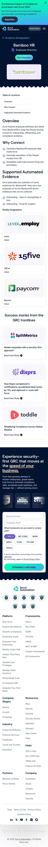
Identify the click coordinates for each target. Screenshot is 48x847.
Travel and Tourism (11, 744)
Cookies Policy (24, 814)
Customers (30, 779)
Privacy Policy (34, 809)
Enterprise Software (11, 730)
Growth (5, 712)
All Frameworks (32, 656)
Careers (29, 788)
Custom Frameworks (35, 651)
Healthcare (7, 740)
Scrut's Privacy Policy (32, 559)
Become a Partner (10, 779)
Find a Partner (8, 783)
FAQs (27, 738)
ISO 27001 (30, 627)
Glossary (29, 728)
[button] (44, 29)
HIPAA (28, 641)
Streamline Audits (10, 636)
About (28, 783)
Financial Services (10, 735)
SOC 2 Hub (30, 751)
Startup (5, 707)
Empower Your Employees (9, 643)
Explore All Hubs (33, 766)
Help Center (31, 733)
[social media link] (16, 819)
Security (29, 798)
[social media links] (11, 819)
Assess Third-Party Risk (11, 656)
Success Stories (32, 718)
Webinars (29, 723)
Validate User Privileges (8, 663)
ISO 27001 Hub (32, 756)
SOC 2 (28, 622)
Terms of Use (20, 809)
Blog (27, 704)
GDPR (28, 631)
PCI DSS (29, 636)
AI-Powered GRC (10, 683)
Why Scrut (7, 622)
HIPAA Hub (30, 761)
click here (8, 557)
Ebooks (28, 708)
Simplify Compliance (12, 631)
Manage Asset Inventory (9, 671)
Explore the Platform (12, 627)
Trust (9, 809)
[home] (10, 29)
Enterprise (7, 717)
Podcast (29, 713)
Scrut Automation (23, 839)
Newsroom (30, 793)
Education (7, 749)
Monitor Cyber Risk (11, 649)
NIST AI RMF (31, 646)
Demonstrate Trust (10, 678)
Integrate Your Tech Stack (11, 689)
